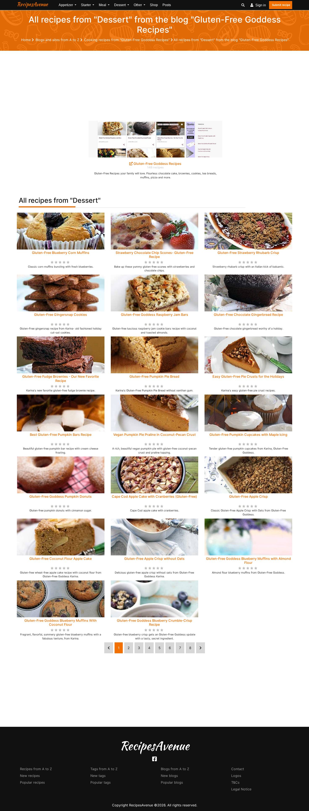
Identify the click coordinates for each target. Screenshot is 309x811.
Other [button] (138, 5)
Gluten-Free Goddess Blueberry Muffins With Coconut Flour (60, 622)
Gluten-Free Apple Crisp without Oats (154, 558)
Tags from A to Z (104, 769)
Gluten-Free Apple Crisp (248, 496)
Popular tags (100, 782)
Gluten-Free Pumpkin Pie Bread (154, 376)
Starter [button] (86, 5)
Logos (236, 776)
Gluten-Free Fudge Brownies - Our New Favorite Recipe (60, 378)
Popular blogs (172, 782)
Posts (166, 5)
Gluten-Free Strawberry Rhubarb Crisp (248, 253)
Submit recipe (281, 5)
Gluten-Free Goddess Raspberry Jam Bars (154, 314)
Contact (237, 769)
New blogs (169, 776)
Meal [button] (103, 5)
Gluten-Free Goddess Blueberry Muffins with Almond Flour (248, 560)
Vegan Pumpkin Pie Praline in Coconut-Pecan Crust (154, 434)
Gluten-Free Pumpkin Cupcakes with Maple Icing (248, 434)
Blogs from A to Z (175, 769)
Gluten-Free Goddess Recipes (157, 163)
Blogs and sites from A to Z (58, 40)
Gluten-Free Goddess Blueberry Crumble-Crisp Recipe (154, 622)
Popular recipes (32, 782)
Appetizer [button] (66, 5)
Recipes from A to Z (36, 769)
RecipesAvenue (32, 4)
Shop (154, 5)
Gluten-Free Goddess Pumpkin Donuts (60, 496)
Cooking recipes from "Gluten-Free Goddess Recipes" (127, 40)
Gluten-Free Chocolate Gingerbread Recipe (248, 314)
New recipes (30, 776)
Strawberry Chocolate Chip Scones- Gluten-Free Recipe (154, 255)
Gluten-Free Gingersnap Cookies (60, 314)
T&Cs (235, 782)
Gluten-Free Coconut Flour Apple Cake (60, 558)
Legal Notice (241, 789)
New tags (98, 776)
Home (26, 40)
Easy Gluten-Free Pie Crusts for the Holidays (248, 376)
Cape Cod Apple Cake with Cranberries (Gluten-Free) (154, 496)
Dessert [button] (120, 5)
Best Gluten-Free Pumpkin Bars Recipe (60, 434)
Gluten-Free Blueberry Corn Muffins (60, 253)
